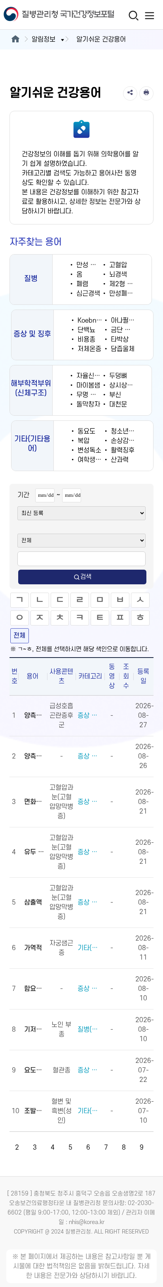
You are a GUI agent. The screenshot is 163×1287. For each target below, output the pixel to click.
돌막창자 (87, 404)
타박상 (119, 339)
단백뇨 (85, 330)
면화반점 (34, 802)
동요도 (85, 431)
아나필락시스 (127, 320)
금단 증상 (122, 330)
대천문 (117, 404)
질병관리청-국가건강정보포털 (40, 15)
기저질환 (34, 1029)
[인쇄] (146, 93)
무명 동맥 (88, 395)
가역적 (33, 948)
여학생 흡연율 (95, 460)
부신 (114, 395)
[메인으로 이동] (15, 39)
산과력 (119, 460)
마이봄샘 (87, 385)
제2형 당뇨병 (126, 284)
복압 (82, 441)
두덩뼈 (117, 376)
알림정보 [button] (43, 39)
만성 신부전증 (94, 265)
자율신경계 (90, 376)
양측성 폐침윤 (34, 715)
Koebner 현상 (96, 320)
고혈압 (117, 265)
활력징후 (122, 450)
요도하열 (34, 1070)
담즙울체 (122, 349)
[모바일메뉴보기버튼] (150, 15)
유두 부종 (34, 852)
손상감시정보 (127, 441)
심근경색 (87, 293)
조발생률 (34, 1111)
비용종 (85, 339)
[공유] (130, 93)
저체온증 (88, 349)
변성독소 (88, 450)
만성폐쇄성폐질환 (132, 293)
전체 (19, 635)
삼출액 (33, 902)
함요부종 (34, 988)
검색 (85, 576)
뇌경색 (117, 274)
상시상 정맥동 (127, 385)
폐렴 (81, 284)
